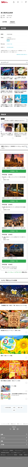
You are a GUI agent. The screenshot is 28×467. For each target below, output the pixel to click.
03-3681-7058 (9, 44)
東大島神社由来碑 (10, 47)
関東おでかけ (13, 423)
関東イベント (19, 423)
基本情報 (3, 28)
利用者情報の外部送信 (5, 452)
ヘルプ (24, 452)
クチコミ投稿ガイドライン (16, 452)
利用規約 (11, 450)
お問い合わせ (3, 454)
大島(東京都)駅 (8, 407)
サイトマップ (5, 450)
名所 (14, 410)
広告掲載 (20, 454)
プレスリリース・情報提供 (12, 454)
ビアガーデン (18, 272)
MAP (8, 40)
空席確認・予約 (14, 171)
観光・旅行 (20, 407)
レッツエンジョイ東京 (5, 423)
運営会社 (25, 454)
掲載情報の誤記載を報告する (22, 54)
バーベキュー (11, 272)
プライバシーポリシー (19, 450)
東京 (14, 407)
